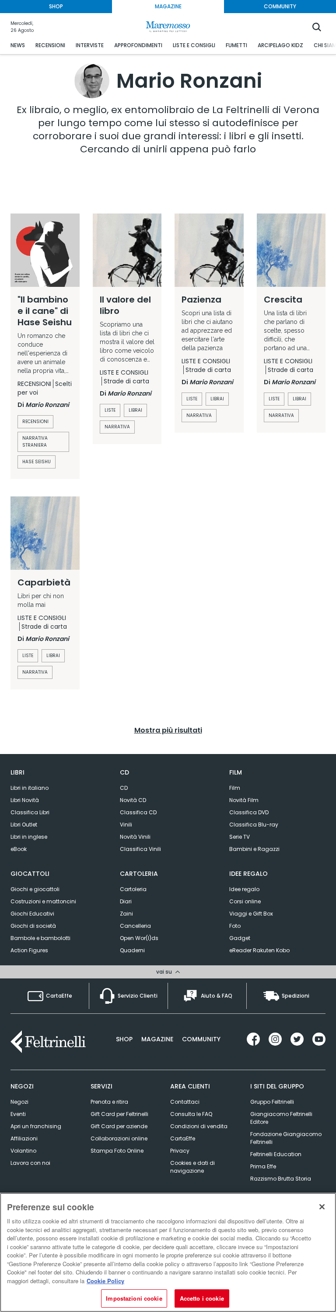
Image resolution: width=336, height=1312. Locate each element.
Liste (110, 410)
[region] (168, 1252)
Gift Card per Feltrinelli (119, 1114)
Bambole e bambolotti (40, 938)
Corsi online (245, 901)
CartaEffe (182, 1138)
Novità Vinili (135, 836)
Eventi (18, 1114)
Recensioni (35, 421)
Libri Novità (24, 800)
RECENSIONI (50, 45)
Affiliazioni (24, 1138)
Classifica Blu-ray (253, 824)
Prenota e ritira (109, 1101)
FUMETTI (236, 45)
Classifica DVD (249, 812)
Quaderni (132, 950)
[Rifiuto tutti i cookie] (322, 1206)
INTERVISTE (90, 45)
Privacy (179, 1150)
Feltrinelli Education (275, 1154)
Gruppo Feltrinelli (272, 1101)
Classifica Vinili (140, 849)
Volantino (23, 1150)
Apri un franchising (35, 1126)
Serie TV (239, 836)
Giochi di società (33, 926)
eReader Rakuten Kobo (259, 950)
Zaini (126, 913)
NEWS (17, 45)
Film (234, 788)
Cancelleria (135, 926)
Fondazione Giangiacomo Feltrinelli (286, 1138)
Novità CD (133, 800)
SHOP (56, 6)
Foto (235, 926)
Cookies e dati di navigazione (192, 1166)
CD (124, 788)
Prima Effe (263, 1166)
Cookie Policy (105, 1281)
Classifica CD (138, 812)
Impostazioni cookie (134, 1298)
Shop (124, 1039)
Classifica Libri (29, 812)
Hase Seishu (36, 461)
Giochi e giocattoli (35, 889)
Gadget (239, 938)
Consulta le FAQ (191, 1114)
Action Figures (29, 950)
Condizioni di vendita (199, 1126)
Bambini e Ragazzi (254, 849)
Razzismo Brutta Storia (280, 1178)
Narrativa (117, 427)
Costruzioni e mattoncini (43, 901)
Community (201, 1039)
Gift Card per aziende (119, 1126)
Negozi (19, 1101)
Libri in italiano (29, 788)
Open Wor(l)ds (139, 938)
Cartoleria (133, 889)
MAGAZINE (168, 6)
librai (135, 410)
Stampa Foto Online (117, 1150)
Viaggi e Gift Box (251, 913)
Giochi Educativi (32, 913)
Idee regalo (244, 889)
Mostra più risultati (168, 730)
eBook (18, 849)
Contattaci (185, 1101)
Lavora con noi (30, 1163)
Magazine (157, 1039)
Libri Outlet (23, 824)
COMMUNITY (280, 6)
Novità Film (244, 800)
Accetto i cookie (202, 1298)
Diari (126, 901)
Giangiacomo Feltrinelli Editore (281, 1118)
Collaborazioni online (119, 1138)
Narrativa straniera (35, 441)
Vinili (126, 824)
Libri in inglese (28, 836)
